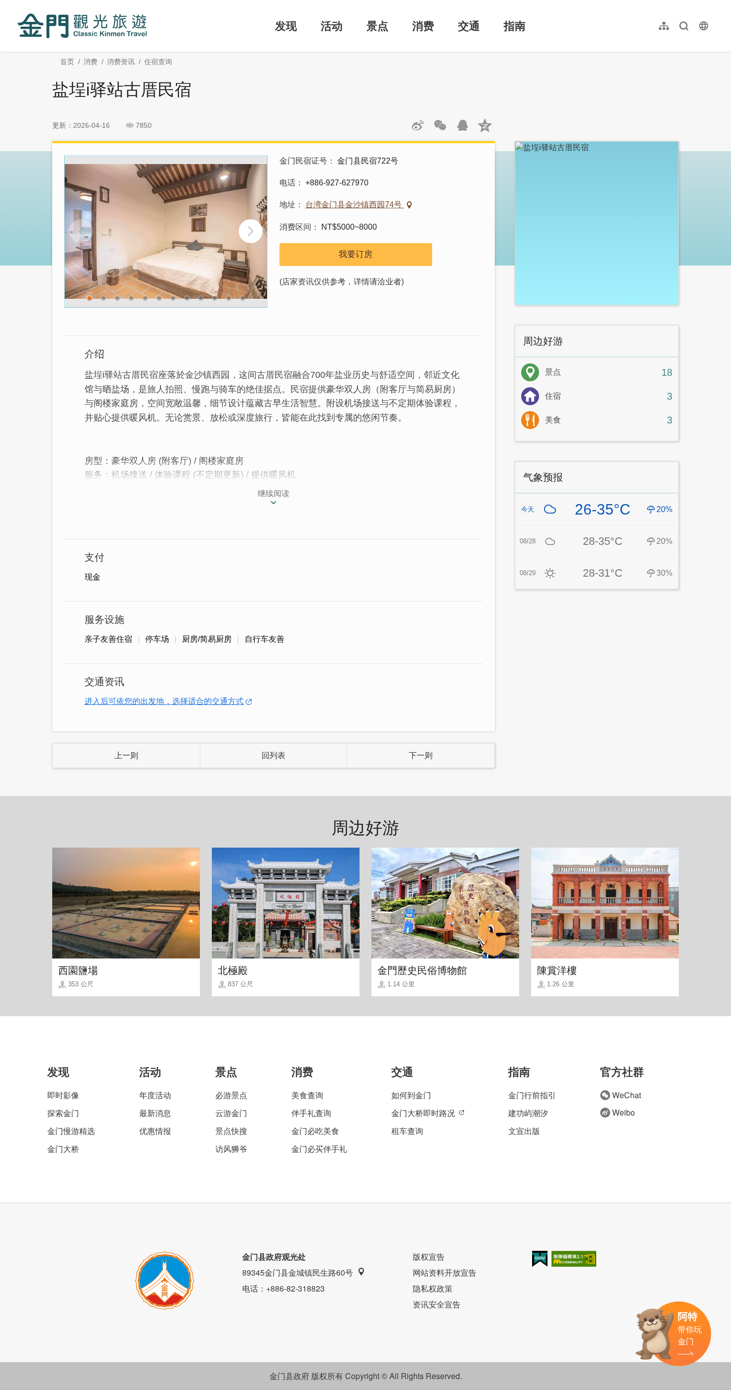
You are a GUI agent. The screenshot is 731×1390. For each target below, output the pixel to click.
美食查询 (307, 1095)
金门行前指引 (532, 1095)
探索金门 (63, 1113)
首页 (67, 62)
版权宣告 (429, 1256)
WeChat (626, 1095)
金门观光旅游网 (82, 25)
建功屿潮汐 (528, 1113)
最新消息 (155, 1113)
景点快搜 (231, 1130)
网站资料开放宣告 (444, 1272)
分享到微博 (418, 125)
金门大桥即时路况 (423, 1113)
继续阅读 (273, 493)
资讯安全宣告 (436, 1304)
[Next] (251, 231)
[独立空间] (166, 231)
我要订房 (355, 254)
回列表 (273, 755)
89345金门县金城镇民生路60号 (297, 1272)
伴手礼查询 (311, 1113)
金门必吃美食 (315, 1130)
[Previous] (81, 231)
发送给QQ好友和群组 (462, 125)
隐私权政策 (433, 1288)
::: (20, 5)
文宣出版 (524, 1130)
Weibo (623, 1112)
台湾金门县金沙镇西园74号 (354, 204)
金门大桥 (63, 1148)
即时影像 (63, 1095)
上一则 (126, 755)
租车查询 (407, 1130)
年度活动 (155, 1095)
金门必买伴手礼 (319, 1148)
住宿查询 (158, 62)
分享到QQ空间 (485, 125)
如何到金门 (411, 1095)
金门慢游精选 (71, 1130)
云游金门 (231, 1113)
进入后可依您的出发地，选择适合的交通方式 (164, 701)
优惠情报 (155, 1130)
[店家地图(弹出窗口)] (596, 223)
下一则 (421, 755)
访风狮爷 (231, 1148)
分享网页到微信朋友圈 (440, 125)
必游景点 (231, 1095)
